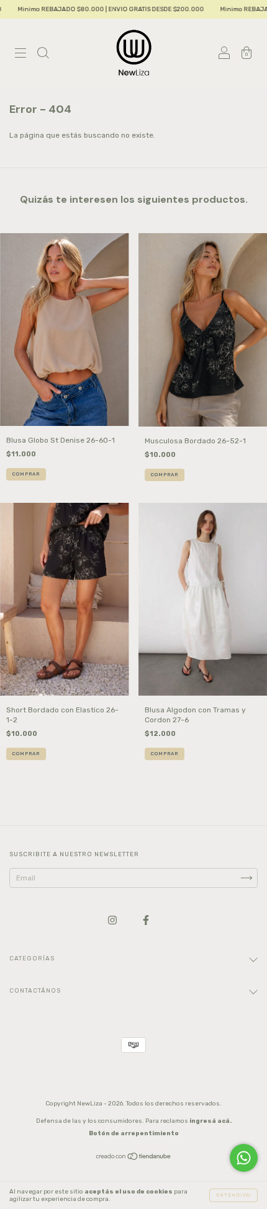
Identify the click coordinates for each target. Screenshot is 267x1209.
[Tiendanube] (134, 1158)
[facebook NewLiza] (146, 920)
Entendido (233, 1195)
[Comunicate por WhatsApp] (244, 1158)
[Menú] (20, 54)
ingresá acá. (210, 1121)
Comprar (26, 474)
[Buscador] (43, 54)
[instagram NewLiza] (113, 920)
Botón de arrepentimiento (134, 1133)
